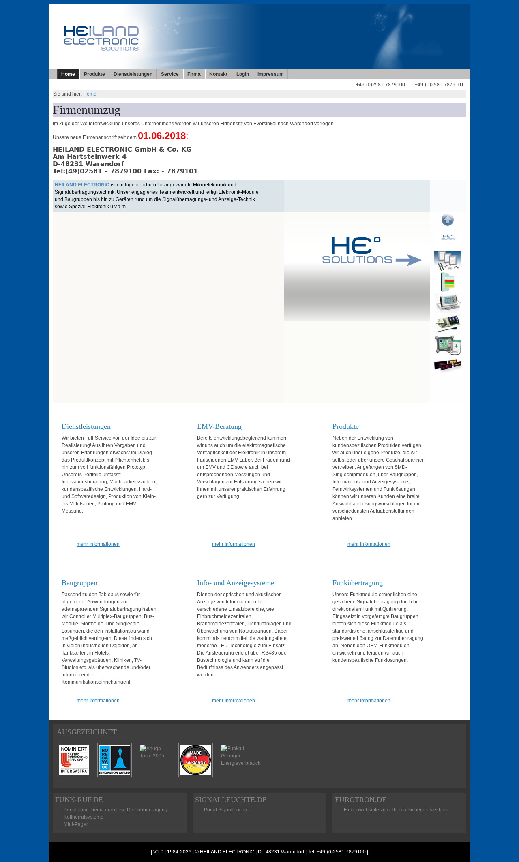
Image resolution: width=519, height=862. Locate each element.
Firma (194, 74)
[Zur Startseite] (333, 89)
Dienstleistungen (133, 74)
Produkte (94, 74)
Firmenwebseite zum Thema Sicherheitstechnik (396, 810)
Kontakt (218, 74)
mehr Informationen (98, 544)
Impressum (270, 74)
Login (242, 74)
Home (90, 94)
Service (170, 74)
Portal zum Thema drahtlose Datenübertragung (115, 810)
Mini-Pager (76, 824)
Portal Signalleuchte (226, 810)
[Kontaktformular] (342, 89)
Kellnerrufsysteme (83, 817)
